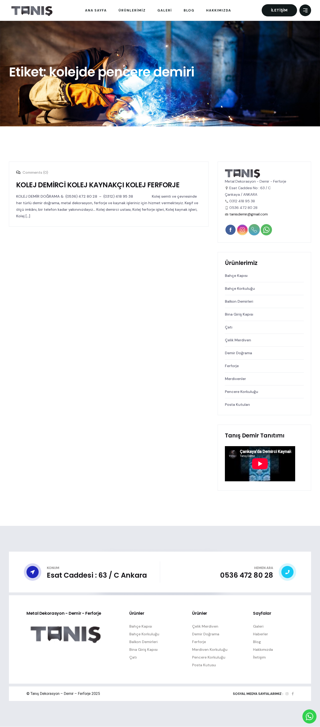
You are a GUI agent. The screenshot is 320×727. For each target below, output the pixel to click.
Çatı (228, 327)
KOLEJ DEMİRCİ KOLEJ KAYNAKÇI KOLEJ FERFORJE (97, 185)
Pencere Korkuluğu (241, 391)
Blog (257, 641)
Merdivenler (235, 378)
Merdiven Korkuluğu (209, 649)
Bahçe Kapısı (236, 275)
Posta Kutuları (237, 404)
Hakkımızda (263, 649)
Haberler (260, 634)
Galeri (258, 626)
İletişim (279, 10)
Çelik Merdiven (238, 340)
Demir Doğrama (238, 352)
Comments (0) (35, 172)
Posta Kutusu (204, 665)
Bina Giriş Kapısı (239, 314)
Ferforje (232, 365)
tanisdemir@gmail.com (248, 214)
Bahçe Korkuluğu (240, 288)
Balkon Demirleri (239, 301)
